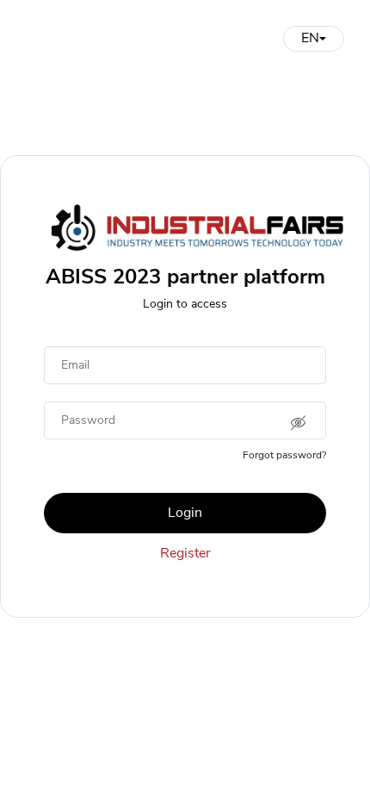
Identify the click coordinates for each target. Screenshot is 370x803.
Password (88, 420)
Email (75, 365)
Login (185, 512)
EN (310, 37)
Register (185, 553)
